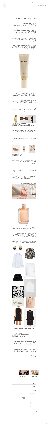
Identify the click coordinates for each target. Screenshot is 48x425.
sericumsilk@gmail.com (32, 408)
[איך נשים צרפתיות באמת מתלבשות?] (34, 372)
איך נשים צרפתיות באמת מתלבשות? (35, 376)
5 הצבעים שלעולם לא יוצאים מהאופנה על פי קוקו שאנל (24, 376)
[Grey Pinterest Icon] (41, 9)
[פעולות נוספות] (12, 16)
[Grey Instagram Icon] (43, 9)
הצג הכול (9, 368)
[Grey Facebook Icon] (39, 9)
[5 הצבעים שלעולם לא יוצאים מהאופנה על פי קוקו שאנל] (24, 372)
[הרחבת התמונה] (32, 119)
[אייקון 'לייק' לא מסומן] (34, 393)
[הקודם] (9, 5)
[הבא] (36, 5)
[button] (45, 5)
